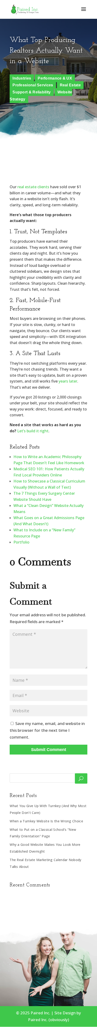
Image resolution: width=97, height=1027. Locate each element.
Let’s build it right (32, 430)
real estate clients (33, 186)
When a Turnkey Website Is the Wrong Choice (46, 821)
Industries (21, 78)
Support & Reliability (31, 92)
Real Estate (70, 85)
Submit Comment (48, 749)
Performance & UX (55, 78)
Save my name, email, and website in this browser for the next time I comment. (47, 730)
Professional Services (32, 85)
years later (68, 381)
